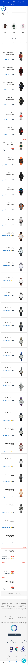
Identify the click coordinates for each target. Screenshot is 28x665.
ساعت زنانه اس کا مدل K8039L (9, 444)
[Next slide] (12, 38)
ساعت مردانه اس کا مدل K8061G (9, 293)
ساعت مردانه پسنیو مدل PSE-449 (9, 566)
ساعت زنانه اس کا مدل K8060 (9, 368)
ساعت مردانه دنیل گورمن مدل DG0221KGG (8, 98)
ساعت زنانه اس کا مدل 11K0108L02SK (9, 490)
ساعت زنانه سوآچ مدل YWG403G (9, 520)
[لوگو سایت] (3, 9)
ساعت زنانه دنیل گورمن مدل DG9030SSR (8, 113)
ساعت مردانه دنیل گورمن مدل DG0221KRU (8, 188)
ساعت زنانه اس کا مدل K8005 (9, 413)
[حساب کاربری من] (7, 13)
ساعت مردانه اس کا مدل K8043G (9, 278)
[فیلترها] (2, 43)
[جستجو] (13, 13)
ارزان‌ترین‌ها (24, 44)
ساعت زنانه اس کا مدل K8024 (9, 338)
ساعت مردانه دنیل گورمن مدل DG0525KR (8, 68)
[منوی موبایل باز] (26, 8)
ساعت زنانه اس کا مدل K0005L (9, 383)
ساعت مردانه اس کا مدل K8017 (9, 248)
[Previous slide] (15, 38)
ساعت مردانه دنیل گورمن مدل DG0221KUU (8, 83)
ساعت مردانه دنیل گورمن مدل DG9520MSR (8, 53)
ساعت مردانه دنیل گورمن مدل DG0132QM (8, 203)
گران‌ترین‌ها (18, 44)
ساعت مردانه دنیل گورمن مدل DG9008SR (8, 218)
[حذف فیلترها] (13, 43)
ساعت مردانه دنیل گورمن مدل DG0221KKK (8, 173)
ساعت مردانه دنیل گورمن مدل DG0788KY (8, 158)
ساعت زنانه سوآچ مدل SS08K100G (9, 536)
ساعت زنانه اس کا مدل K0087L (9, 308)
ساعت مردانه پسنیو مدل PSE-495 (9, 551)
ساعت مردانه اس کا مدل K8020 (9, 263)
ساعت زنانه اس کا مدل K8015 (9, 428)
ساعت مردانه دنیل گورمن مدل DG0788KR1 (8, 128)
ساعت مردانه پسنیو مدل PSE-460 (9, 582)
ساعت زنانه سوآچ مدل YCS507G (9, 505)
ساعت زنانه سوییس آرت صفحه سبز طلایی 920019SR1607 (8, 143)
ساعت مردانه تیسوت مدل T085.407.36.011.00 (9, 233)
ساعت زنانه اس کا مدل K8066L (9, 459)
